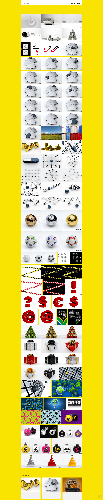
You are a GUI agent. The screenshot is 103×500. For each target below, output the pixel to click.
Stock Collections (25, 3)
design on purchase (74, 3)
